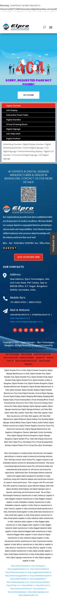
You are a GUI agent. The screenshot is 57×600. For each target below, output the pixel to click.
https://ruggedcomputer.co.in (18, 569)
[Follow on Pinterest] (31, 330)
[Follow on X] (20, 330)
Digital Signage (13, 129)
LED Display (11, 110)
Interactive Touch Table (17, 115)
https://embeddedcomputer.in (41, 576)
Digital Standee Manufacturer (26, 361)
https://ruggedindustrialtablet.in (39, 572)
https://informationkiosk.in (20, 566)
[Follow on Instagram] (26, 330)
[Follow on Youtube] (37, 330)
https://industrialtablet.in (19, 579)
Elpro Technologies (12, 354)
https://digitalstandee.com (28, 595)
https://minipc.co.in (14, 585)
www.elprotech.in (19, 318)
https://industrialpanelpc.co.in (18, 582)
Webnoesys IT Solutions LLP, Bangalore (28, 348)
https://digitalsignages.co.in (38, 592)
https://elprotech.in (43, 585)
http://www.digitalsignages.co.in (26, 321)
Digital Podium (13, 138)
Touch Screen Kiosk (11, 358)
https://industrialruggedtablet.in (17, 576)
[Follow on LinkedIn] (42, 330)
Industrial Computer (26, 358)
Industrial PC (40, 358)
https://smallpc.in (28, 585)
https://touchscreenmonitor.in (21, 589)
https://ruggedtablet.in (38, 579)
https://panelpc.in (39, 589)
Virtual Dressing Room (16, 124)
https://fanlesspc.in (38, 566)
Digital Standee (13, 105)
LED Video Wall (13, 133)
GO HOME (28, 95)
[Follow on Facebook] (15, 330)
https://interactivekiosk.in (39, 569)
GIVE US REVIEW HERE (28, 257)
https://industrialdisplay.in (17, 592)
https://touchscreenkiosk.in (40, 582)
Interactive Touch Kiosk (42, 354)
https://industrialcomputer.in (16, 572)
